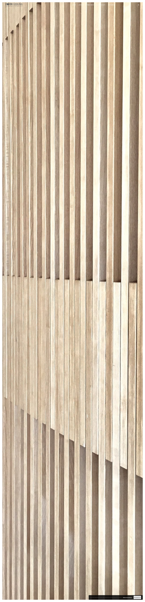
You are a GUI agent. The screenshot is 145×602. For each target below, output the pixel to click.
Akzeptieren (137, 597)
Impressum (111, 5)
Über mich (90, 5)
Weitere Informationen (127, 597)
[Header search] (138, 5)
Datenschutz (101, 5)
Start (74, 5)
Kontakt (81, 5)
